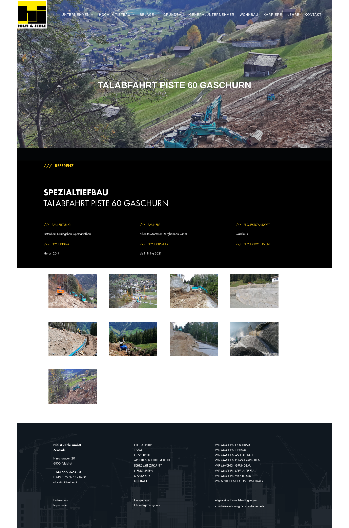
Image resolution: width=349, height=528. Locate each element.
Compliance (141, 500)
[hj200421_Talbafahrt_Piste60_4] (254, 308)
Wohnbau (249, 14)
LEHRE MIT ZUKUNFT (148, 465)
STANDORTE (142, 476)
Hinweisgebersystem (147, 505)
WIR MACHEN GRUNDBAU (233, 465)
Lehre (293, 14)
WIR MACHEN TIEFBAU (230, 450)
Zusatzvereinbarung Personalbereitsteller (240, 506)
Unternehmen (76, 14)
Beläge (147, 14)
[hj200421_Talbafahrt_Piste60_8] (254, 356)
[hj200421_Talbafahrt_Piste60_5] (72, 356)
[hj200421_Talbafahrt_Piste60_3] (194, 308)
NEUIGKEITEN (143, 471)
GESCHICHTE (143, 455)
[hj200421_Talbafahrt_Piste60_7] (194, 356)
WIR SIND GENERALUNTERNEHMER (239, 481)
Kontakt (313, 14)
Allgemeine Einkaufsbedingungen (236, 500)
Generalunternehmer (211, 14)
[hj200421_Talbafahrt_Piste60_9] (72, 404)
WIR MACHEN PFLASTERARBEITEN (237, 460)
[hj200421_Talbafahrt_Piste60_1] (72, 308)
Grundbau (173, 14)
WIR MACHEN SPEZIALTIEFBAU (235, 471)
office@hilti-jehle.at (65, 482)
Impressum (60, 505)
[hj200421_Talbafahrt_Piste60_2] (133, 308)
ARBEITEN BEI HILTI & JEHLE (152, 460)
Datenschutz (60, 500)
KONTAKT (140, 481)
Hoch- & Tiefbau (114, 14)
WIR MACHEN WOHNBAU (233, 476)
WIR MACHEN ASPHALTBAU (234, 455)
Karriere (273, 14)
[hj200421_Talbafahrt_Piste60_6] (133, 356)
